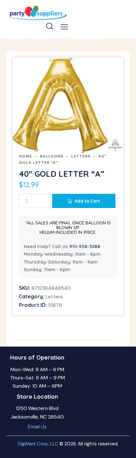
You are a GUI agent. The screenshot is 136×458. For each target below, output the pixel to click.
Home (25, 156)
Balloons (51, 156)
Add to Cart (87, 201)
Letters (80, 156)
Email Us (37, 426)
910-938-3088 (84, 246)
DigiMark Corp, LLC (38, 444)
